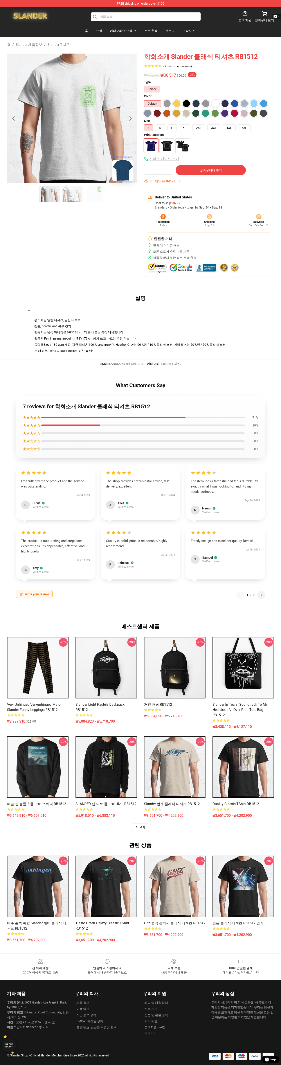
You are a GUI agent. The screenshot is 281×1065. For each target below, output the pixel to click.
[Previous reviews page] (240, 595)
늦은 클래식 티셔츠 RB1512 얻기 (238, 923)
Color (147, 96)
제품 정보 (82, 1002)
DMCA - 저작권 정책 (89, 1021)
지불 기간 (150, 1009)
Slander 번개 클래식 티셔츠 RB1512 (172, 804)
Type (147, 82)
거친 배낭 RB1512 (158, 704)
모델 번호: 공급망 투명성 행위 (96, 1027)
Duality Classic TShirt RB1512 (236, 804)
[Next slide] (130, 118)
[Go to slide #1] (49, 194)
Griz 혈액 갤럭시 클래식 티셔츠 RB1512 (174, 923)
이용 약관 (82, 1009)
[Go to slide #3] (94, 194)
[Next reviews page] (261, 595)
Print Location (154, 135)
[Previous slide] (13, 118)
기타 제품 (150, 1021)
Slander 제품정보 (29, 45)
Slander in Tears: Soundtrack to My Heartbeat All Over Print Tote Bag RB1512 (240, 709)
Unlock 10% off (9, 1045)
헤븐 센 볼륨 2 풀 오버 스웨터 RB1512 (36, 804)
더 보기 (140, 827)
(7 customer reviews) (177, 66)
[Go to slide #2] (72, 194)
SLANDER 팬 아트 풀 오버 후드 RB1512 (106, 804)
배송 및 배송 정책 (156, 1002)
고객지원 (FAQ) (154, 1027)
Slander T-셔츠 (58, 45)
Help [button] (273, 1059)
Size (147, 120)
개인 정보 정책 (86, 1015)
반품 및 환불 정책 (156, 1015)
